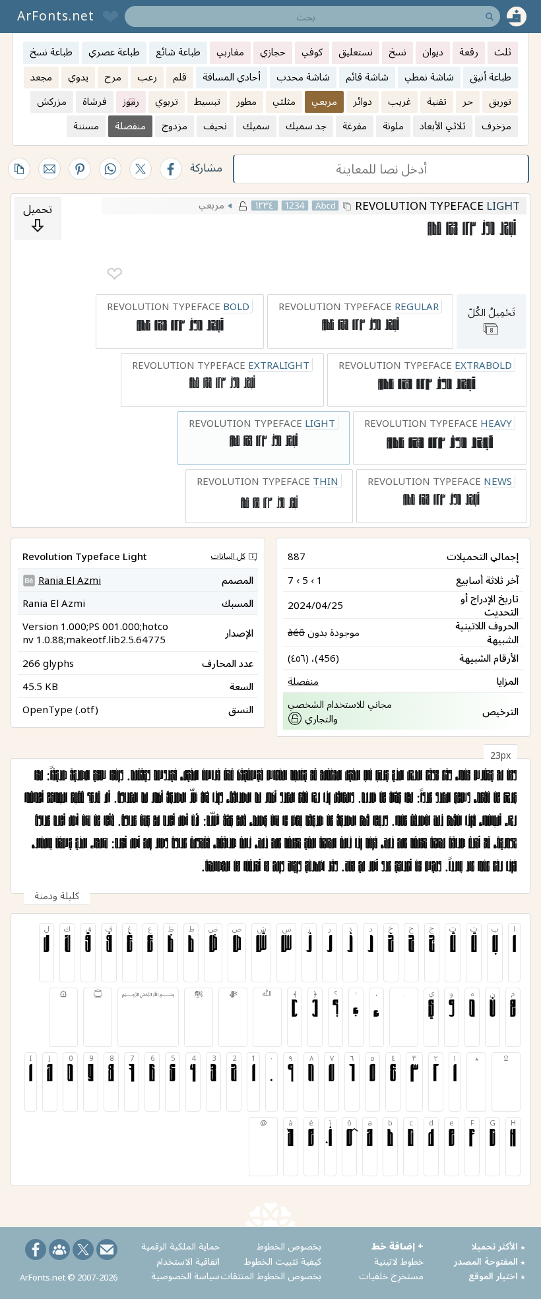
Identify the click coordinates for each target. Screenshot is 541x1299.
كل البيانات (228, 555)
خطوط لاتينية (399, 1261)
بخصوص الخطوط (289, 1246)
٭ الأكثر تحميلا (498, 1246)
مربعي (211, 204)
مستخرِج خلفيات (391, 1275)
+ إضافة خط (397, 1246)
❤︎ (114, 274)
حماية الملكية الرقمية (180, 1246)
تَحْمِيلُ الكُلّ (491, 319)
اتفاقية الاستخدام (188, 1261)
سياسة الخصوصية (185, 1275)
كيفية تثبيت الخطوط (282, 1261)
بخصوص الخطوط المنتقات (270, 1275)
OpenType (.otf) (60, 709)
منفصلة (303, 680)
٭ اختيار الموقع (496, 1275)
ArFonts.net (55, 15)
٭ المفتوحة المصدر (489, 1261)
